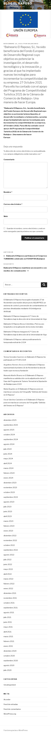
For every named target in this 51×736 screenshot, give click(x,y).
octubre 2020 (9, 656)
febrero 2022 (9, 584)
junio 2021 (8, 622)
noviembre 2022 (10, 540)
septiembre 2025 (11, 425)
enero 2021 (8, 646)
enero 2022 (8, 588)
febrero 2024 (9, 473)
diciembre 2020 (10, 651)
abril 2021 (8, 632)
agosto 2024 (9, 444)
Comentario (9, 160)
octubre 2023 (9, 492)
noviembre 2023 (10, 487)
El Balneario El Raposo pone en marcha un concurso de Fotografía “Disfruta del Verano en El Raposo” (25, 392)
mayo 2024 (8, 459)
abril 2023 (8, 516)
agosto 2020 (9, 665)
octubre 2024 (9, 435)
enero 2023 (8, 531)
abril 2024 (8, 463)
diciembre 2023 (10, 483)
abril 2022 (8, 574)
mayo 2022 (8, 569)
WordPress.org (10, 714)
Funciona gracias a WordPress (16, 730)
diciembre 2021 (10, 593)
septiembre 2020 (11, 661)
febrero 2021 (9, 641)
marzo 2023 (8, 521)
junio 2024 (8, 454)
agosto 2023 (9, 502)
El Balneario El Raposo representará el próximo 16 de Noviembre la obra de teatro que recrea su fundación (24, 368)
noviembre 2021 (10, 598)
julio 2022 (7, 560)
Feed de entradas (11, 704)
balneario (33, 43)
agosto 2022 (9, 555)
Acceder (7, 699)
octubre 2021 (9, 603)
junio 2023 (8, 511)
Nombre (8, 192)
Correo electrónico (13, 204)
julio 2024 (8, 449)
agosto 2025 (9, 430)
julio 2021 (7, 617)
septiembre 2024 (11, 439)
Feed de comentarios (12, 709)
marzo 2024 (8, 468)
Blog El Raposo (18, 3)
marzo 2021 (8, 636)
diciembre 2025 (10, 420)
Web (6, 216)
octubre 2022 (9, 545)
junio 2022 (8, 564)
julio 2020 (8, 670)
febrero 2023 (9, 526)
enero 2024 (8, 478)
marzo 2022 (8, 579)
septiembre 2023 (11, 497)
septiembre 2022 (11, 550)
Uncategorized (10, 685)
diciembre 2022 (10, 536)
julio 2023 (7, 507)
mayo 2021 (8, 627)
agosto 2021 (9, 612)
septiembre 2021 (11, 608)
